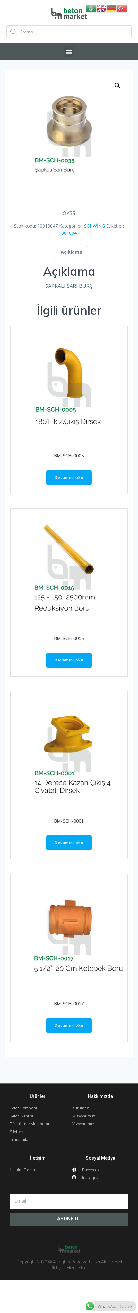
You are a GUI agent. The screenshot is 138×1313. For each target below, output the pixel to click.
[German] (112, 8)
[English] (101, 8)
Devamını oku (69, 477)
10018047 (69, 233)
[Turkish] (122, 8)
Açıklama (71, 252)
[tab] (71, 252)
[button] (69, 51)
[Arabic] (91, 8)
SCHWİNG (94, 226)
